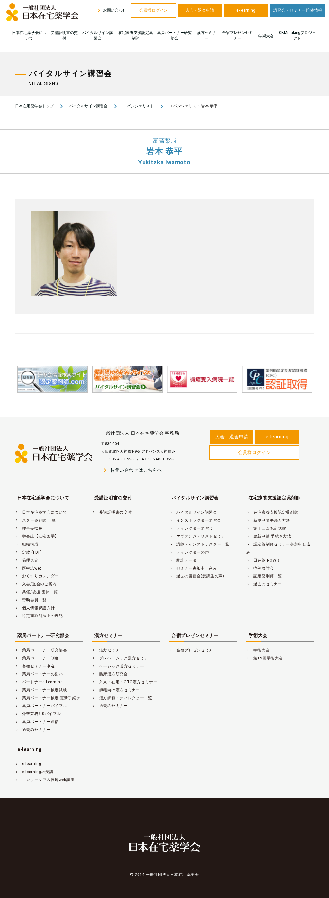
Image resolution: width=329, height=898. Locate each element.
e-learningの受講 (34, 772)
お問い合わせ (111, 10)
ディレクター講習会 (191, 528)
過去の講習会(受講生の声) (196, 576)
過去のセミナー (264, 584)
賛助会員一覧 (31, 600)
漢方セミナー (206, 35)
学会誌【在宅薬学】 (37, 536)
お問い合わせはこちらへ (131, 470)
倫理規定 (27, 560)
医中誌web (28, 568)
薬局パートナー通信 (37, 721)
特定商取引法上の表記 (39, 616)
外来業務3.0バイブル (38, 713)
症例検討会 (260, 568)
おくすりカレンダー (37, 576)
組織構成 (27, 544)
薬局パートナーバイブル (41, 705)
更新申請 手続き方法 (268, 536)
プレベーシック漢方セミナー (122, 658)
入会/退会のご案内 (36, 584)
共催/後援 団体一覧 (36, 592)
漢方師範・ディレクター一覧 (122, 698)
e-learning (246, 10)
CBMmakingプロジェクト (297, 35)
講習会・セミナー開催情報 (297, 10)
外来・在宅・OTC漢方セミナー (124, 682)
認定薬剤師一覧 (264, 576)
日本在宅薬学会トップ (34, 106)
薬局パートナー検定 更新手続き (47, 698)
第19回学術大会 (264, 658)
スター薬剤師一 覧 (35, 520)
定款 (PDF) (28, 552)
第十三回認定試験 (266, 528)
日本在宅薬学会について (29, 35)
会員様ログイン (153, 10)
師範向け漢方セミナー (116, 690)
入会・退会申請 (200, 10)
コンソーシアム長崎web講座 (45, 780)
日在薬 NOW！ (263, 560)
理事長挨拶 (28, 528)
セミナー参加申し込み (193, 568)
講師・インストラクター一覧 (199, 544)
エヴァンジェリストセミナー (199, 536)
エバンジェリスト (138, 106)
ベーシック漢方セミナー (118, 666)
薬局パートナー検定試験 (41, 690)
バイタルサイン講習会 (97, 35)
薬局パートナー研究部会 (174, 35)
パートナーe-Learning (39, 682)
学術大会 (266, 36)
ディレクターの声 (189, 552)
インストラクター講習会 (195, 520)
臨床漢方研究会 (110, 674)
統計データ (183, 560)
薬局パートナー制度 (37, 658)
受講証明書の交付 (64, 35)
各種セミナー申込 (35, 666)
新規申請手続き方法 (268, 520)
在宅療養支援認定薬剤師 (135, 35)
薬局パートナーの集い (39, 674)
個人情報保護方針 (35, 608)
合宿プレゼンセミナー (237, 35)
